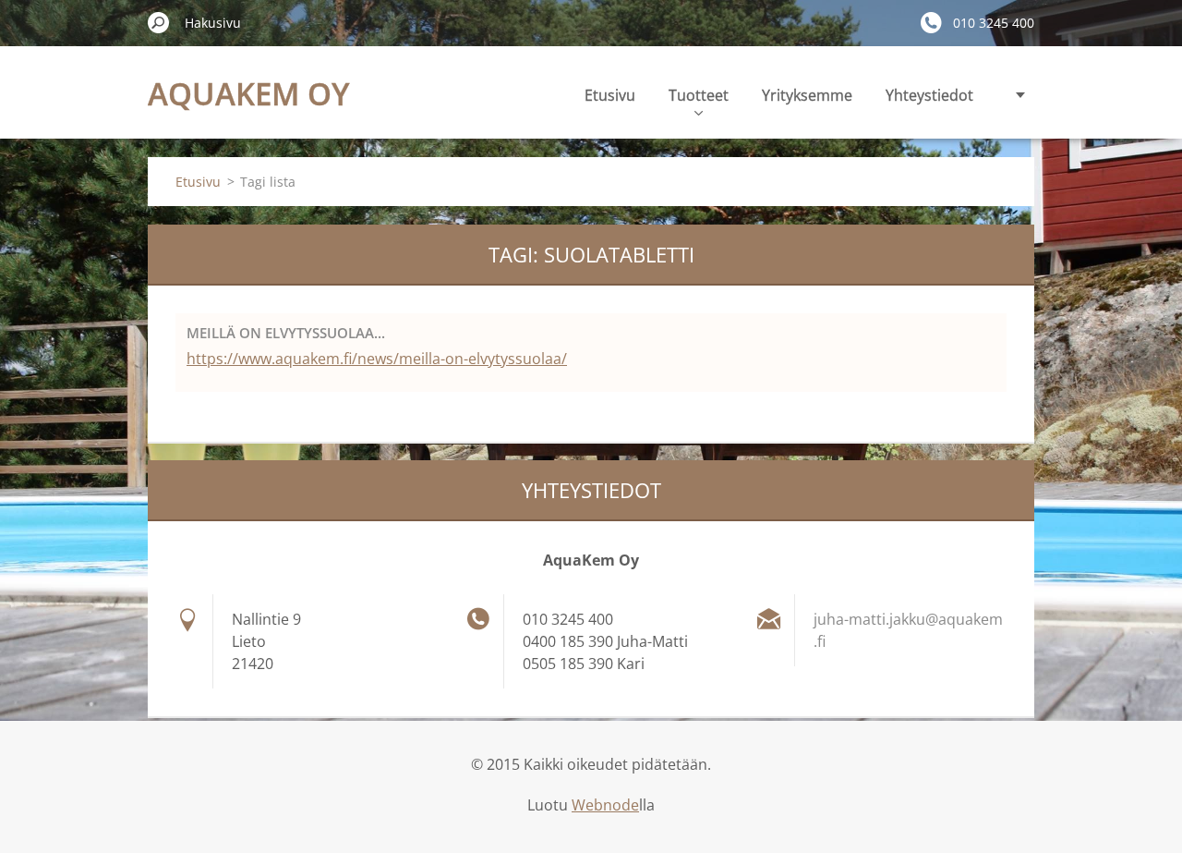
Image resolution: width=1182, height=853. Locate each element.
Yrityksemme (807, 95)
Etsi (159, 22)
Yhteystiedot (929, 95)
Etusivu (610, 95)
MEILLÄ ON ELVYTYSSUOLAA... (286, 332)
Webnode (605, 805)
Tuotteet (699, 95)
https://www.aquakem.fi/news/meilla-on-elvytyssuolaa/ (377, 358)
